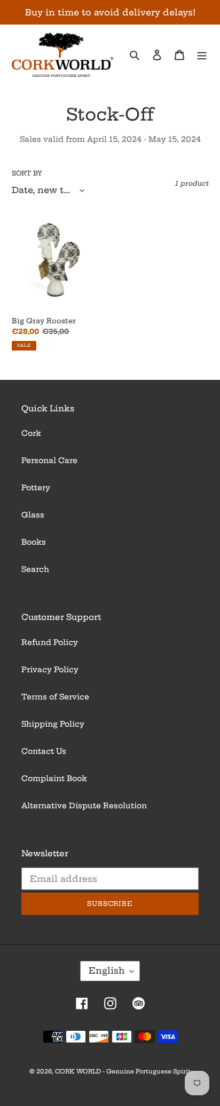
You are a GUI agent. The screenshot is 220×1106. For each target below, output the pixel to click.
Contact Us (43, 751)
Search (35, 569)
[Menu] (202, 55)
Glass (32, 515)
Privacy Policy (49, 669)
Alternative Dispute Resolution (84, 805)
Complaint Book (54, 778)
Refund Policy (49, 642)
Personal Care (49, 460)
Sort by (27, 173)
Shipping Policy (52, 724)
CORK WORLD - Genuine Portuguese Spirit (123, 1071)
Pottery (35, 487)
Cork (31, 433)
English (106, 970)
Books (33, 542)
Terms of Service (55, 697)
